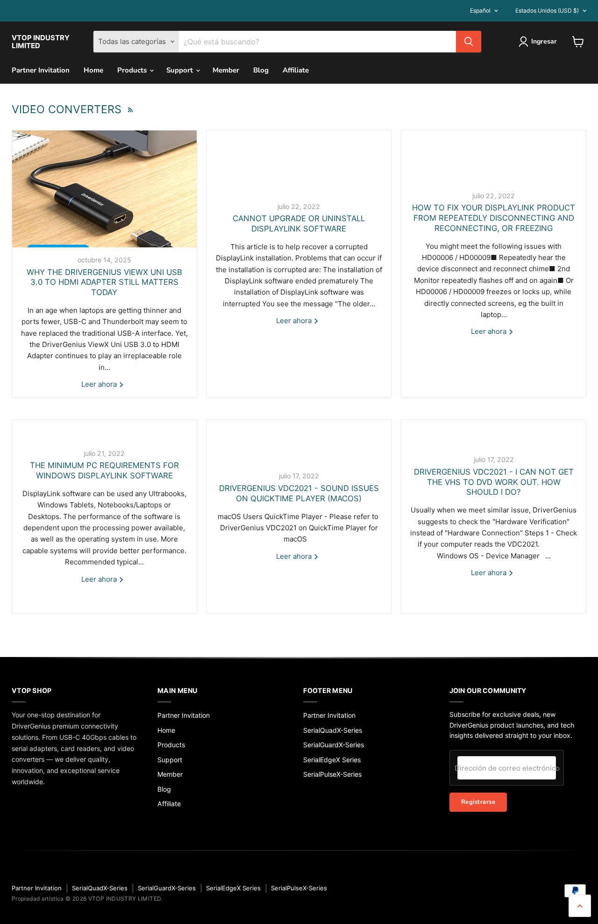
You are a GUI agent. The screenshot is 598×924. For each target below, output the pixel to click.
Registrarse (478, 802)
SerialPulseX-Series (332, 774)
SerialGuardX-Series (333, 745)
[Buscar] (468, 41)
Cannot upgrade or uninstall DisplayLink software (299, 223)
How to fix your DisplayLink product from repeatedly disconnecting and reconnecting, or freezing (493, 218)
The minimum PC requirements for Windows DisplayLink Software (104, 470)
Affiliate (296, 70)
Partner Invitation (41, 70)
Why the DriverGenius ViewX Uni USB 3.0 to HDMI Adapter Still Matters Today (104, 282)
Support (180, 70)
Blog (261, 70)
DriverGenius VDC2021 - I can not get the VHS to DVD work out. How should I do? (494, 482)
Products (133, 70)
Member (226, 70)
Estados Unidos (547, 10)
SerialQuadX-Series (332, 730)
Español (480, 10)
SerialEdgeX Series (332, 760)
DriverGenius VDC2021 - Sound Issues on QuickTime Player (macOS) (299, 493)
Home (93, 70)
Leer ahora (100, 384)
